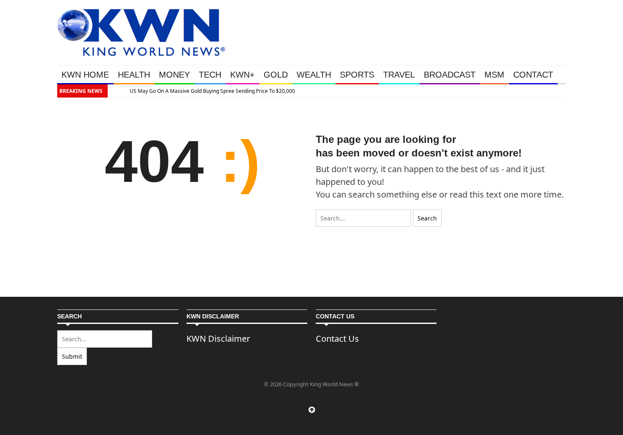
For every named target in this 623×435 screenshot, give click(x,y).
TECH (210, 74)
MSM (494, 74)
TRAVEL (399, 74)
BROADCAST (450, 74)
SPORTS (357, 74)
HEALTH (134, 74)
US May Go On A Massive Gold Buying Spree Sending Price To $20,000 (206, 91)
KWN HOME (85, 74)
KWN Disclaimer (218, 338)
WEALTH (314, 74)
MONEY (174, 74)
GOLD (276, 74)
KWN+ (242, 74)
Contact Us (337, 338)
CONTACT (533, 74)
